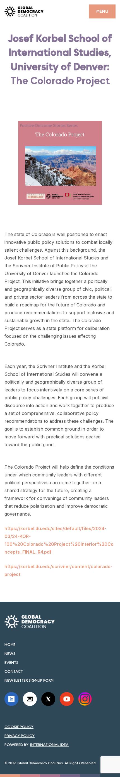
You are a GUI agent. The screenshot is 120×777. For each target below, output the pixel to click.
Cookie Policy (18, 726)
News (9, 653)
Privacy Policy (19, 735)
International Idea (49, 744)
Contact (13, 671)
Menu (102, 11)
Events (11, 662)
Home (9, 644)
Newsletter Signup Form (29, 680)
